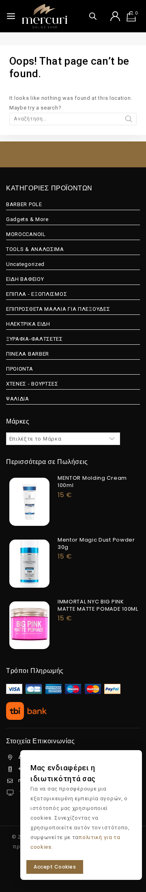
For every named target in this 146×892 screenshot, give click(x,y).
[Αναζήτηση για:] (73, 119)
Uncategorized (25, 264)
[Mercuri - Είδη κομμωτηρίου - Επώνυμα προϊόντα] (44, 16)
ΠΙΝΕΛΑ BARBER (27, 354)
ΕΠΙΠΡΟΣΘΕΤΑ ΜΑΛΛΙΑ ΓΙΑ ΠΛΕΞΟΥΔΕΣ (58, 309)
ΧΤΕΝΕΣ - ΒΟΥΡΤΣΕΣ (32, 384)
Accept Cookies (55, 866)
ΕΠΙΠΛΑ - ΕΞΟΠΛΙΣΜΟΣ (36, 294)
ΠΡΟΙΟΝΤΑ (19, 369)
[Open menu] (11, 16)
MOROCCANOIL (26, 234)
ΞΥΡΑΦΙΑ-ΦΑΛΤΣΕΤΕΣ (34, 339)
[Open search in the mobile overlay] (93, 16)
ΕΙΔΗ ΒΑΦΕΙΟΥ (25, 279)
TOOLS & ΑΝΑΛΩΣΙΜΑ (35, 249)
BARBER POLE (24, 204)
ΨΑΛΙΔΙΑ (17, 399)
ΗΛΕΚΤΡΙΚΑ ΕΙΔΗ (28, 324)
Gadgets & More (27, 219)
